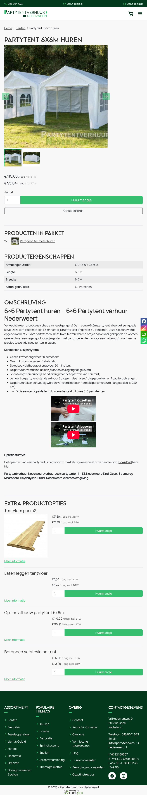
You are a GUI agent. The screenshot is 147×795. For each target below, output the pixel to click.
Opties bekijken (73, 211)
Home (8, 28)
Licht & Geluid (17, 741)
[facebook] (112, 775)
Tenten (20, 28)
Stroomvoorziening (52, 760)
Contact (77, 720)
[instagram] (123, 775)
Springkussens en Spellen (19, 772)
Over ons (78, 734)
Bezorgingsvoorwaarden (88, 767)
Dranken (13, 763)
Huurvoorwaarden (84, 760)
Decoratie (14, 756)
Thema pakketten (51, 767)
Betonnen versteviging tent (30, 652)
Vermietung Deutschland (80, 744)
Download (125, 462)
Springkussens (49, 745)
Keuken (44, 724)
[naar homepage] (25, 13)
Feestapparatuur (19, 734)
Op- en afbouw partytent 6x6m (34, 612)
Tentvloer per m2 (20, 510)
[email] (144, 334)
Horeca (12, 749)
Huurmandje (81, 200)
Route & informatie (84, 727)
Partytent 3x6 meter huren (37, 241)
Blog (75, 753)
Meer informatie (14, 561)
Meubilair (14, 727)
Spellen (44, 753)
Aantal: (9, 192)
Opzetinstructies (83, 774)
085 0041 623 (130, 734)
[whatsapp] (144, 340)
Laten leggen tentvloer (26, 573)
